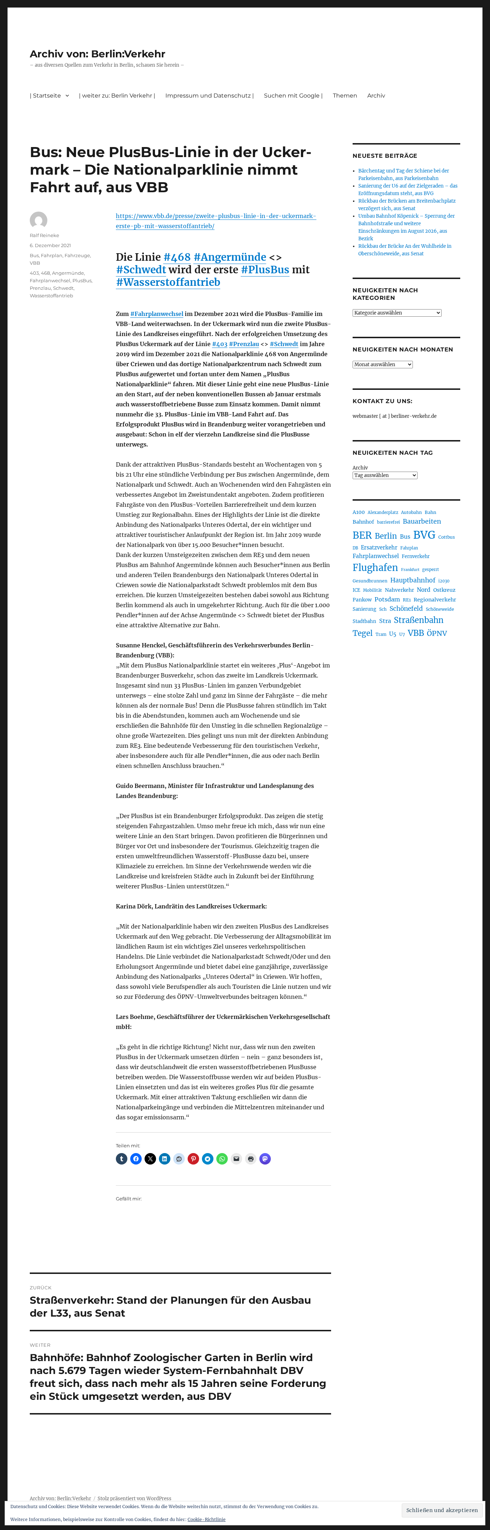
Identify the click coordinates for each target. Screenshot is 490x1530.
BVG (424, 535)
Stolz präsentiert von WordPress (134, 1499)
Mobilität (372, 590)
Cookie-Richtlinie (207, 1519)
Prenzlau (40, 288)
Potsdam (387, 599)
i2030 (443, 581)
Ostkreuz (444, 590)
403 (34, 273)
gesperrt (430, 569)
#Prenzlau (244, 344)
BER (362, 535)
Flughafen (375, 567)
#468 (177, 257)
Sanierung (364, 609)
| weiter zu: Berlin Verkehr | (117, 95)
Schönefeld (406, 609)
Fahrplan (51, 255)
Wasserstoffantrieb (51, 295)
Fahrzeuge (77, 255)
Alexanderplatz (383, 512)
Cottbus (446, 537)
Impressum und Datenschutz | (209, 95)
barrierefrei (388, 522)
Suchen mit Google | (293, 95)
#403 (219, 344)
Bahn (430, 512)
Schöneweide (440, 609)
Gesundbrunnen (370, 581)
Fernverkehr (416, 556)
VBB (35, 263)
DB (355, 548)
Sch (383, 609)
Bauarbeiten (422, 521)
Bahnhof (363, 522)
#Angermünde (229, 257)
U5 (392, 634)
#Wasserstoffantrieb (168, 282)
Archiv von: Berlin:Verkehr (97, 54)
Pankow (362, 600)
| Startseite (45, 95)
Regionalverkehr (435, 599)
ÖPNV (437, 633)
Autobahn (411, 512)
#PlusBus (265, 269)
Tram (381, 634)
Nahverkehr (399, 590)
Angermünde (68, 273)
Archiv (360, 468)
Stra (385, 620)
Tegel (363, 633)
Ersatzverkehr (379, 547)
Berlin (386, 536)
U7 (402, 634)
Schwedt (63, 288)
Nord (423, 589)
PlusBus (81, 280)
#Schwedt (141, 269)
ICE (356, 590)
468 (45, 273)
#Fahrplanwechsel (156, 313)
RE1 (407, 600)
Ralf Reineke (44, 235)
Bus (34, 255)
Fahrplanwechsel (50, 280)
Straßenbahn (419, 620)
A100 (359, 512)
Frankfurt (410, 569)
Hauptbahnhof (412, 580)
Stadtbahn (364, 621)
